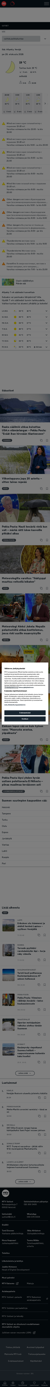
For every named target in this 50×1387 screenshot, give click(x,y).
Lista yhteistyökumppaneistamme (14, 705)
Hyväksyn (25, 719)
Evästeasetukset (25, 713)
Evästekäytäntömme (11, 687)
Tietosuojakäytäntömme (25, 687)
